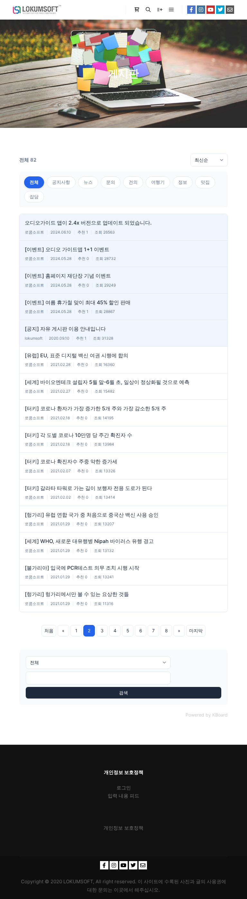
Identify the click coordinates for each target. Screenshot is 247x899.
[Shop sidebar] (136, 9)
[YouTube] (210, 9)
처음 (48, 630)
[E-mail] (230, 9)
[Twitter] (220, 9)
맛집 (205, 182)
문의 (110, 182)
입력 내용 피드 (123, 796)
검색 (123, 692)
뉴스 (88, 182)
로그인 (123, 788)
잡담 (34, 196)
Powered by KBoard (207, 714)
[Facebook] (191, 9)
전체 (34, 182)
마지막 (196, 630)
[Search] (148, 9)
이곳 (119, 890)
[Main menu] (171, 9)
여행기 (158, 182)
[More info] (160, 9)
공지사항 (61, 182)
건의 (133, 182)
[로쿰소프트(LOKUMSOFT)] (37, 9)
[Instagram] (201, 9)
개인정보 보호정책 (123, 828)
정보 (182, 182)
